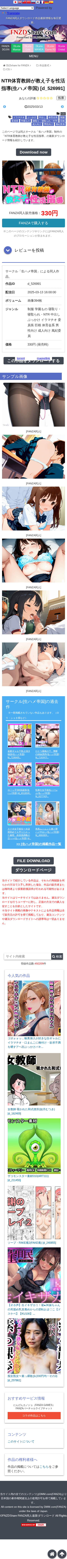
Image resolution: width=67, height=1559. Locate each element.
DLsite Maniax (17, 48)
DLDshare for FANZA (17, 65)
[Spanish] (51, 2)
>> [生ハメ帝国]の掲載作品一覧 (38, 844)
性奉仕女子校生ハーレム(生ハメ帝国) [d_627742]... (46, 793)
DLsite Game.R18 (50, 48)
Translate (13, 13)
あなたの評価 (27, 98)
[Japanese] (15, 2)
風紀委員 (60, 124)
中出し (42, 117)
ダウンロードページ (33, 870)
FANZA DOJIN (5, 48)
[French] (42, 2)
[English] (20, 2)
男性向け (48, 124)
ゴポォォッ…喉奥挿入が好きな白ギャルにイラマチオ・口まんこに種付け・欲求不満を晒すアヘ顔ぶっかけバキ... (34, 1042)
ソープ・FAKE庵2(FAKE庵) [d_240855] (32, 1242)
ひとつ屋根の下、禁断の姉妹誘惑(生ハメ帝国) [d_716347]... (47, 754)
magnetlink (43, 358)
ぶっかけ (31, 117)
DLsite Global (61, 48)
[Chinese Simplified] (29, 2)
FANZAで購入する (33, 223)
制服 (62, 117)
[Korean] (38, 2)
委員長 (15, 121)
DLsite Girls (28, 48)
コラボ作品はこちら (34, 1415)
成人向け (36, 124)
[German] (47, 2)
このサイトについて (21, 1441)
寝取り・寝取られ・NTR (45, 121)
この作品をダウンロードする (33, 360)
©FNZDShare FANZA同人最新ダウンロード (27, 1515)
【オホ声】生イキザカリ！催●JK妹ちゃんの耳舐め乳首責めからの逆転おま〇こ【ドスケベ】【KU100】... (34, 1309)
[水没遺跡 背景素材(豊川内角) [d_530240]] (56, 107)
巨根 (62, 121)
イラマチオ (19, 117)
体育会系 (53, 117)
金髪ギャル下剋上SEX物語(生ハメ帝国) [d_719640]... (19, 754)
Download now (33, 152)
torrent (21, 358)
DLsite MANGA (39, 48)
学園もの (25, 121)
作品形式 (44, 65)
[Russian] (33, 2)
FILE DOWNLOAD (33, 861)
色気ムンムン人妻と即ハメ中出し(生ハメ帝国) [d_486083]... (47, 832)
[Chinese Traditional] (24, 2)
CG (8, 69)
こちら (44, 1466)
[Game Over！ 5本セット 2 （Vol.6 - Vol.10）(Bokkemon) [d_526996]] (11, 107)
